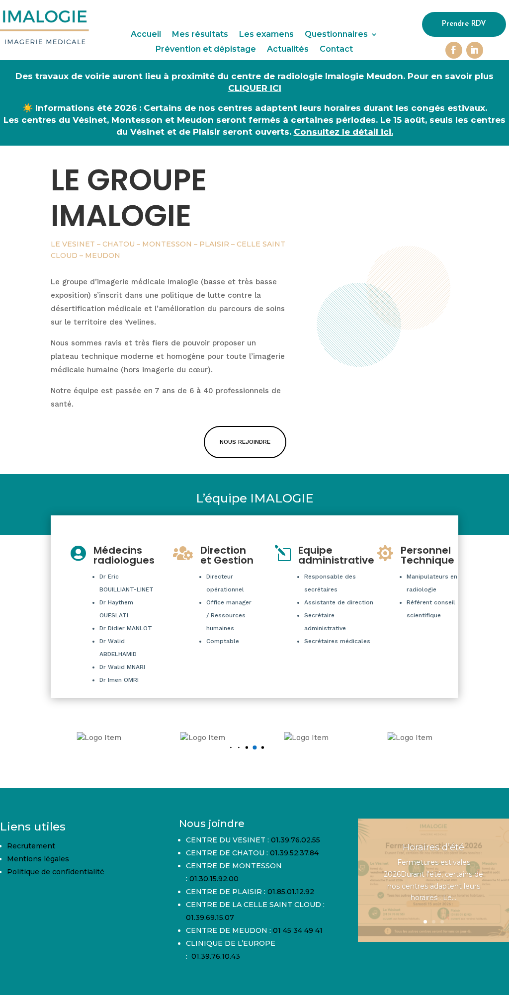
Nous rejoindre (245, 441)
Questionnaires (336, 35)
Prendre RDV (464, 24)
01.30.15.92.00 (214, 878)
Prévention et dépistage (206, 50)
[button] (231, 747)
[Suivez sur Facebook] (453, 50)
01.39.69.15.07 (210, 917)
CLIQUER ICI (254, 88)
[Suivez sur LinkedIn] (474, 50)
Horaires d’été (433, 847)
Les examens (266, 35)
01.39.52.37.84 (294, 852)
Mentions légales (38, 858)
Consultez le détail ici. (343, 132)
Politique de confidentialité (55, 871)
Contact (336, 50)
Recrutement (31, 845)
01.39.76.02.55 (295, 839)
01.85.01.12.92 (290, 891)
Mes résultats (200, 35)
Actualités (288, 50)
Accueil (146, 35)
